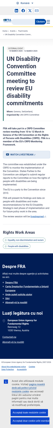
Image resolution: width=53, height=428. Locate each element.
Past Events (23, 31)
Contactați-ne (9, 337)
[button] (16, 10)
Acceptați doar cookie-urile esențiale (31, 421)
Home (5, 31)
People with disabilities (18, 246)
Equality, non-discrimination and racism (26, 240)
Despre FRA (11, 282)
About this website (8, 367)
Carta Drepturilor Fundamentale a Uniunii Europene (27, 288)
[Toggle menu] (48, 22)
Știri (7, 298)
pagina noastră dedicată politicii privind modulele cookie (28, 388)
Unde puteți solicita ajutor (18, 294)
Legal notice (21, 367)
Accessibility (22, 369)
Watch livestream (21, 154)
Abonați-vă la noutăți (16, 302)
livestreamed (37, 216)
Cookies (32, 367)
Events (12, 31)
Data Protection (7, 369)
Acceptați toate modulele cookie (29, 412)
